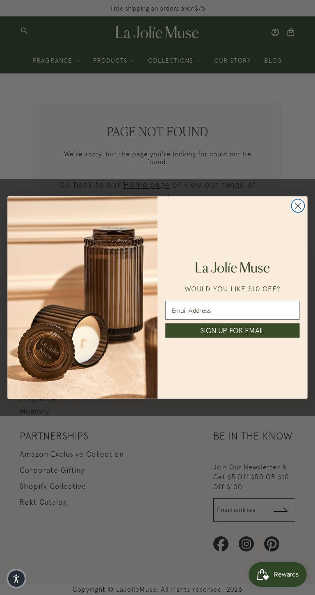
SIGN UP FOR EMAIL (232, 330)
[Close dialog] (297, 205)
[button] (16, 578)
